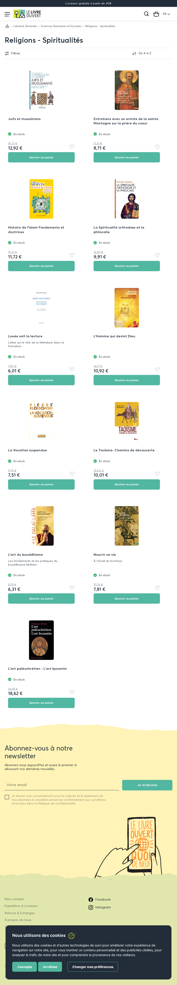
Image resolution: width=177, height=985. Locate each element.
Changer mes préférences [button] (92, 967)
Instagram (103, 907)
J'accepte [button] (24, 967)
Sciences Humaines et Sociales (61, 26)
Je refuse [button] (50, 967)
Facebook (103, 899)
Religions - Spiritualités (44, 40)
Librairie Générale (25, 26)
